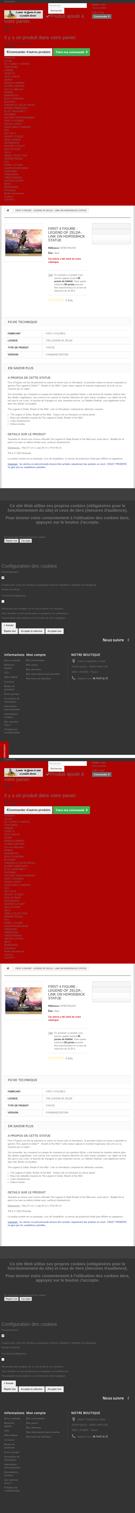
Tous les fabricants (14, 89)
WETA (7, 184)
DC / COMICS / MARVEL (17, 64)
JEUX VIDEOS (12, 76)
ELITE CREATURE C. (15, 111)
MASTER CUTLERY (14, 146)
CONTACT (9, 199)
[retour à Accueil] (8, 210)
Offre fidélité (11, 677)
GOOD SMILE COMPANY (17, 127)
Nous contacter (12, 660)
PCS (6, 162)
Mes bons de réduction (38, 678)
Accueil (8, 60)
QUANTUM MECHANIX (16, 168)
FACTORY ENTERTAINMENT (19, 117)
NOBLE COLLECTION (15, 155)
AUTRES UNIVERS (14, 86)
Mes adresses (33, 669)
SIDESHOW (10, 171)
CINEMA (8, 70)
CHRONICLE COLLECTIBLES (19, 105)
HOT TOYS (10, 133)
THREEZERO (11, 174)
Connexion (9, 1)
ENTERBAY (10, 114)
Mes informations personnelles (43, 674)
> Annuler (9, 625)
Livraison (8, 196)
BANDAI (8, 92)
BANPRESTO (11, 95)
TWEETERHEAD (13, 177)
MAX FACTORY (12, 149)
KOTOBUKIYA (11, 143)
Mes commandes (35, 660)
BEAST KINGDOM (14, 98)
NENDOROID (11, 187)
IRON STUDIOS (12, 139)
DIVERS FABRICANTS (16, 108)
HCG (6, 130)
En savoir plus (12, 537)
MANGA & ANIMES (14, 83)
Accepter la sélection (31, 631)
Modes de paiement (14, 193)
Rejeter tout (11, 540)
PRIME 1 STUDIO (13, 165)
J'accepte (26, 540)
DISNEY (8, 79)
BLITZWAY (10, 102)
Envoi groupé (11, 694)
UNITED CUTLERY (14, 180)
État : (51, 253)
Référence (53, 248)
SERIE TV (9, 73)
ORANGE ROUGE (13, 158)
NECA (7, 152)
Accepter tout (54, 631)
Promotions (10, 190)
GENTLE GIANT (12, 124)
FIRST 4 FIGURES (14, 120)
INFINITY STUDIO (13, 136)
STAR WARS (11, 67)
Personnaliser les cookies (33, 537)
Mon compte (36, 655)
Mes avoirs (32, 665)
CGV (6, 672)
